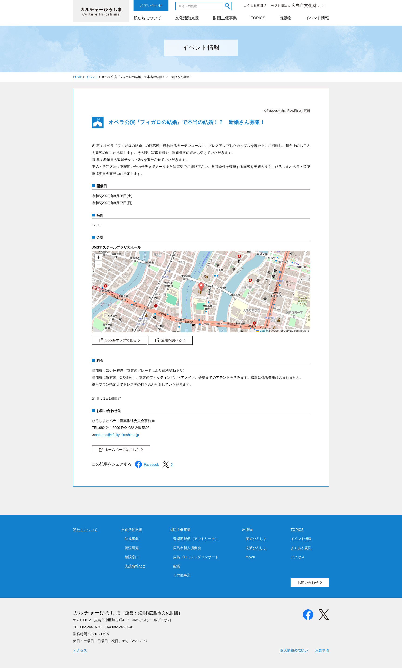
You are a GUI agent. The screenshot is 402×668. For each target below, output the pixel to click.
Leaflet (263, 330)
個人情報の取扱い (294, 650)
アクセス (298, 557)
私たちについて (147, 18)
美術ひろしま (256, 539)
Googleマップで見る (121, 340)
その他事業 (182, 575)
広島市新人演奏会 (187, 548)
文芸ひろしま (256, 548)
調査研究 (132, 548)
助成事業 (132, 539)
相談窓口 (132, 557)
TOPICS (258, 18)
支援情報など (135, 566)
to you (250, 557)
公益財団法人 (296, 5)
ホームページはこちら (122, 450)
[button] (201, 287)
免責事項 (322, 650)
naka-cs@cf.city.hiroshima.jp (117, 435)
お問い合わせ (151, 5)
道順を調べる (171, 340)
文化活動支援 (187, 18)
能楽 (176, 566)
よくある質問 (253, 5)
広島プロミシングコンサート (195, 557)
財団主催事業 (225, 18)
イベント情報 (317, 18)
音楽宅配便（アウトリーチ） (195, 539)
